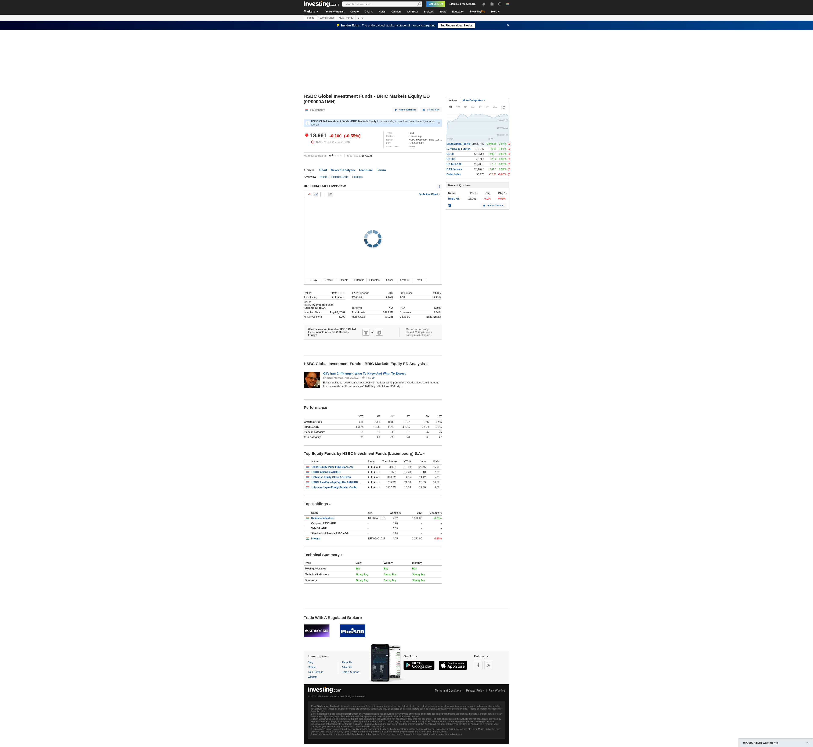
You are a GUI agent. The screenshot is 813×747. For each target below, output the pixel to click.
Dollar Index (454, 174)
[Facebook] (478, 665)
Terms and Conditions (448, 690)
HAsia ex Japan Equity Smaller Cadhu (334, 487)
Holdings (357, 176)
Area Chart (316, 194)
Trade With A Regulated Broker (331, 618)
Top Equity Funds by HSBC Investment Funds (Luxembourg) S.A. (363, 453)
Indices (453, 100)
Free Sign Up (468, 4)
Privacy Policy (475, 690)
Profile (323, 176)
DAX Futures (454, 169)
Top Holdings (316, 504)
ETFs (360, 17)
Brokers (429, 11)
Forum (381, 170)
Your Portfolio (315, 672)
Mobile (312, 667)
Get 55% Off (436, 4)
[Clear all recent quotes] (449, 204)
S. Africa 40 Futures (458, 148)
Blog (310, 662)
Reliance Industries (323, 518)
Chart (323, 170)
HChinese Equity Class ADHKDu (331, 477)
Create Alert (433, 110)
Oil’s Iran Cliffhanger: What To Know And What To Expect (364, 373)
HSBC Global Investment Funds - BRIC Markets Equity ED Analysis (364, 364)
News (382, 11)
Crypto (354, 11)
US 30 (450, 154)
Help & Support (350, 672)
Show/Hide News (330, 194)
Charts (369, 11)
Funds (310, 17)
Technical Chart (428, 194)
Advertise (347, 667)
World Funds (327, 17)
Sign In (453, 4)
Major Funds (346, 17)
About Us (347, 662)
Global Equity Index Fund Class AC (332, 467)
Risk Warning (497, 690)
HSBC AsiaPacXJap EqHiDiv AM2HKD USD (336, 482)
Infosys (315, 538)
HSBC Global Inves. (460, 198)
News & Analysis (343, 170)
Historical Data (339, 176)
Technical (412, 11)
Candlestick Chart (310, 194)
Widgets (312, 676)
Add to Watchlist (407, 110)
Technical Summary (322, 555)
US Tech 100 (454, 164)
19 (373, 378)
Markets (309, 11)
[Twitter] (488, 665)
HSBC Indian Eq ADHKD (326, 472)
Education (458, 11)
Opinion (396, 11)
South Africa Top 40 (458, 143)
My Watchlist (336, 11)
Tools (443, 11)
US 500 (451, 159)
